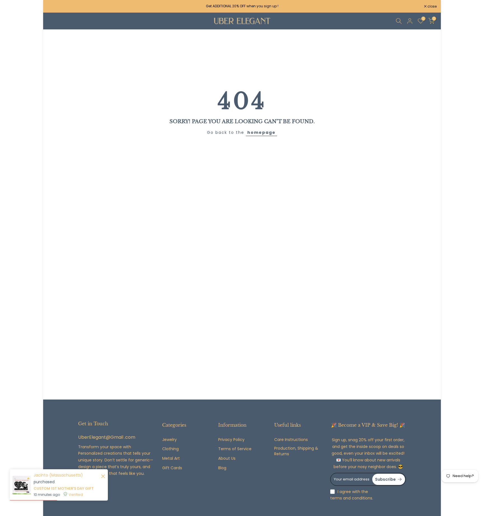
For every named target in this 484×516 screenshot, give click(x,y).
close (55, 6)
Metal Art (171, 458)
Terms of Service (235, 449)
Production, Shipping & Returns (296, 451)
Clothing (170, 449)
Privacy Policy (231, 439)
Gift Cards (172, 468)
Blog (222, 468)
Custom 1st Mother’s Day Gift (64, 488)
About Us (227, 458)
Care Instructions (291, 439)
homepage (261, 132)
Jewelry (169, 439)
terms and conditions (351, 498)
